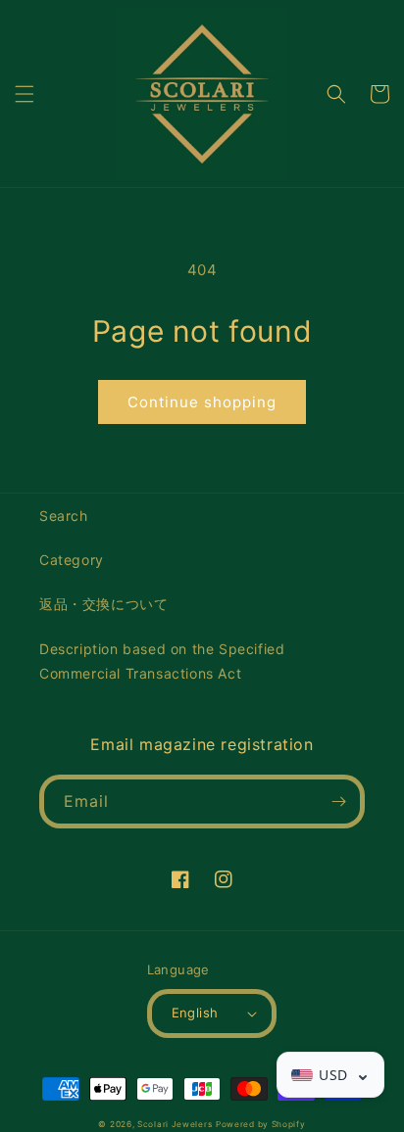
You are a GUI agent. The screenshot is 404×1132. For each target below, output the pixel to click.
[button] (24, 94)
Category (71, 559)
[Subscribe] (338, 801)
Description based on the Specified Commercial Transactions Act (161, 661)
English (195, 1012)
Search (63, 515)
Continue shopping (202, 402)
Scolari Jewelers (174, 1124)
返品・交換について (103, 603)
